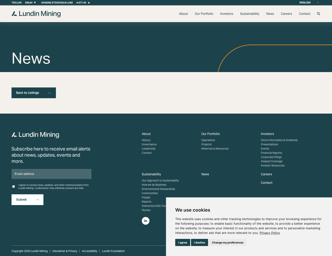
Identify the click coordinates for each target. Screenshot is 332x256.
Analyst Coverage (271, 161)
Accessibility (89, 251)
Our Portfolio (204, 14)
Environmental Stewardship (158, 189)
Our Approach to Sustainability (160, 180)
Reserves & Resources (215, 148)
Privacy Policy (270, 233)
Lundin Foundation (113, 251)
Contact (304, 14)
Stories (146, 210)
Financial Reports (271, 153)
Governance (149, 144)
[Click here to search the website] (318, 14)
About (183, 14)
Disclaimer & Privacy (64, 251)
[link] (270, 233)
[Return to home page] (36, 16)
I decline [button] (199, 242)
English (305, 2)
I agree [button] (182, 242)
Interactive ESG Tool (154, 206)
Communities (150, 193)
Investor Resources (273, 165)
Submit (21, 199)
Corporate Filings (271, 157)
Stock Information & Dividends (279, 140)
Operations (208, 140)
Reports (146, 201)
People (146, 197)
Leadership (148, 148)
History (146, 140)
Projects (206, 144)
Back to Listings (27, 93)
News (270, 14)
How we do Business (154, 184)
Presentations (269, 144)
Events (265, 148)
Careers (286, 14)
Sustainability (249, 14)
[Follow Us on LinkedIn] (145, 221)
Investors (226, 14)
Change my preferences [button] (227, 242)
